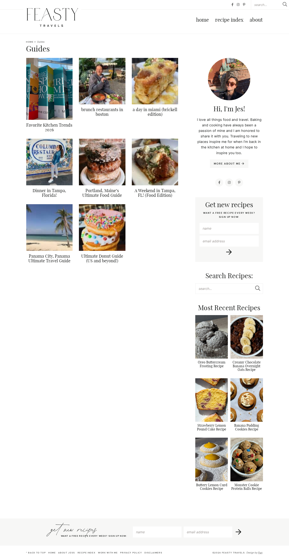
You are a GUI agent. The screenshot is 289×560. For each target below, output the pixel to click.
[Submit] (257, 288)
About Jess (66, 553)
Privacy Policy (131, 553)
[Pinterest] (244, 4)
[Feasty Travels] (52, 17)
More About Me (228, 163)
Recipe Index (229, 20)
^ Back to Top (36, 553)
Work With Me (108, 553)
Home (202, 20)
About (256, 20)
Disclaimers (153, 553)
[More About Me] (229, 89)
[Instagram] (238, 4)
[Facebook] (232, 4)
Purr (260, 552)
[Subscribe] (229, 252)
